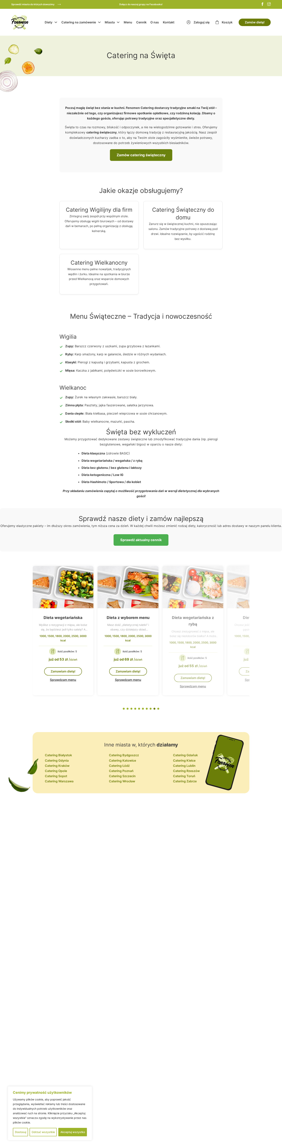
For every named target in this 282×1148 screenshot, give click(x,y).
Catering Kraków (57, 766)
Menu (128, 22)
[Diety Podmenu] (55, 22)
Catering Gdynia (57, 760)
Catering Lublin (184, 766)
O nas (154, 22)
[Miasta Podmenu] (118, 22)
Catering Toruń (184, 776)
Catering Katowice (122, 760)
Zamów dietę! (255, 22)
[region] (50, 1113)
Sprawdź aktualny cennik (141, 540)
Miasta (110, 22)
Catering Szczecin (122, 776)
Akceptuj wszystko (72, 1132)
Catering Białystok (58, 755)
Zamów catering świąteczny (141, 155)
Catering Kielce (184, 760)
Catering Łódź (119, 766)
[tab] (124, 709)
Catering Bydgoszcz (124, 755)
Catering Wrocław (122, 781)
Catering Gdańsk (185, 755)
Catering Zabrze (185, 781)
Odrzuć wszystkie (43, 1132)
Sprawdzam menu (63, 680)
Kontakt (168, 22)
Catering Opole (56, 771)
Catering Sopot (56, 776)
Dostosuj (20, 1132)
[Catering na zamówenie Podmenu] (99, 22)
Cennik (141, 22)
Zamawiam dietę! (63, 671)
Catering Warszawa (59, 781)
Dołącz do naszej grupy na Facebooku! (140, 4)
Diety (48, 22)
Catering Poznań (121, 771)
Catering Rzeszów (186, 771)
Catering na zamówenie (78, 22)
